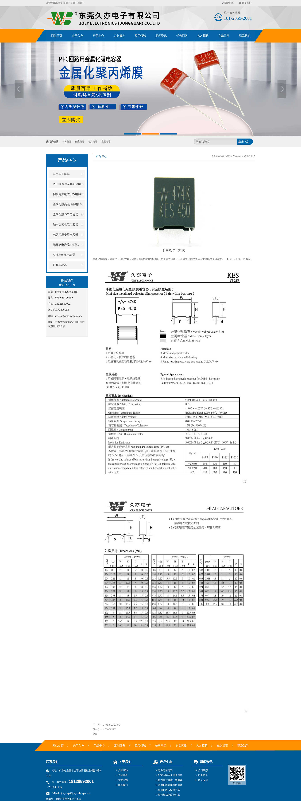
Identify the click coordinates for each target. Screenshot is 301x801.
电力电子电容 (165, 770)
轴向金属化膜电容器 (169, 794)
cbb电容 (67, 141)
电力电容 (93, 141)
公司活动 (123, 770)
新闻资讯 (161, 35)
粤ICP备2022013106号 (68, 799)
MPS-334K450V (111, 725)
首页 (228, 156)
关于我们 (125, 762)
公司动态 (160, 745)
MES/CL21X (109, 729)
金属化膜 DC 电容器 (169, 789)
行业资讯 (203, 775)
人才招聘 (203, 35)
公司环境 (123, 775)
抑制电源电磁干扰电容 (170, 780)
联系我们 (247, 3)
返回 (95, 733)
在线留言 (223, 35)
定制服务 (119, 35)
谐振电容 (106, 141)
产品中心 (98, 35)
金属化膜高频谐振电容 (170, 785)
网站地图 (229, 3)
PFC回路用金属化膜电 (170, 775)
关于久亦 (77, 35)
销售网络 (182, 35)
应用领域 (140, 35)
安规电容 (79, 141)
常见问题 (203, 780)
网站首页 (56, 35)
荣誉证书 (123, 780)
